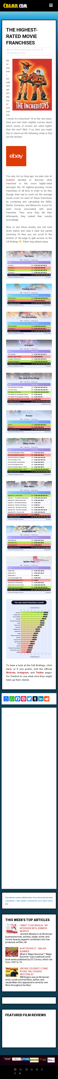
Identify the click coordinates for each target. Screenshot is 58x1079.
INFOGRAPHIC (13, 53)
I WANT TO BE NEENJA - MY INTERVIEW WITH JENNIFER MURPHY (34, 928)
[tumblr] (15, 1073)
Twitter (40, 672)
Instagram (23, 672)
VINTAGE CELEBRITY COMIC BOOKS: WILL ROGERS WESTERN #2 (34, 971)
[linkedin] (32, 1069)
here (8, 669)
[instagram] (27, 1069)
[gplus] (20, 1069)
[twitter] (20, 1073)
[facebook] (15, 1069)
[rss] (42, 1069)
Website (10, 672)
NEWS (23, 53)
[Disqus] (29, 754)
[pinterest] (37, 1069)
